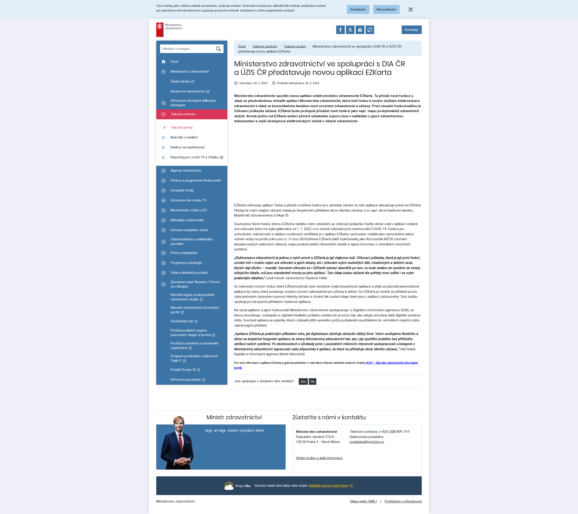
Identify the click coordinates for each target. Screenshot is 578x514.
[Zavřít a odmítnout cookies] (410, 9)
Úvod (242, 46)
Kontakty (411, 30)
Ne (313, 381)
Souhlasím (358, 9)
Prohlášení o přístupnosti (403, 501)
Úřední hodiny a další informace (319, 458)
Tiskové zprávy (295, 46)
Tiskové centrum (264, 46)
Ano (303, 381)
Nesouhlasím (386, 9)
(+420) (394, 432)
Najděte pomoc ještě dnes (328, 486)
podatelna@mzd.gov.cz (367, 442)
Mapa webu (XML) (363, 501)
